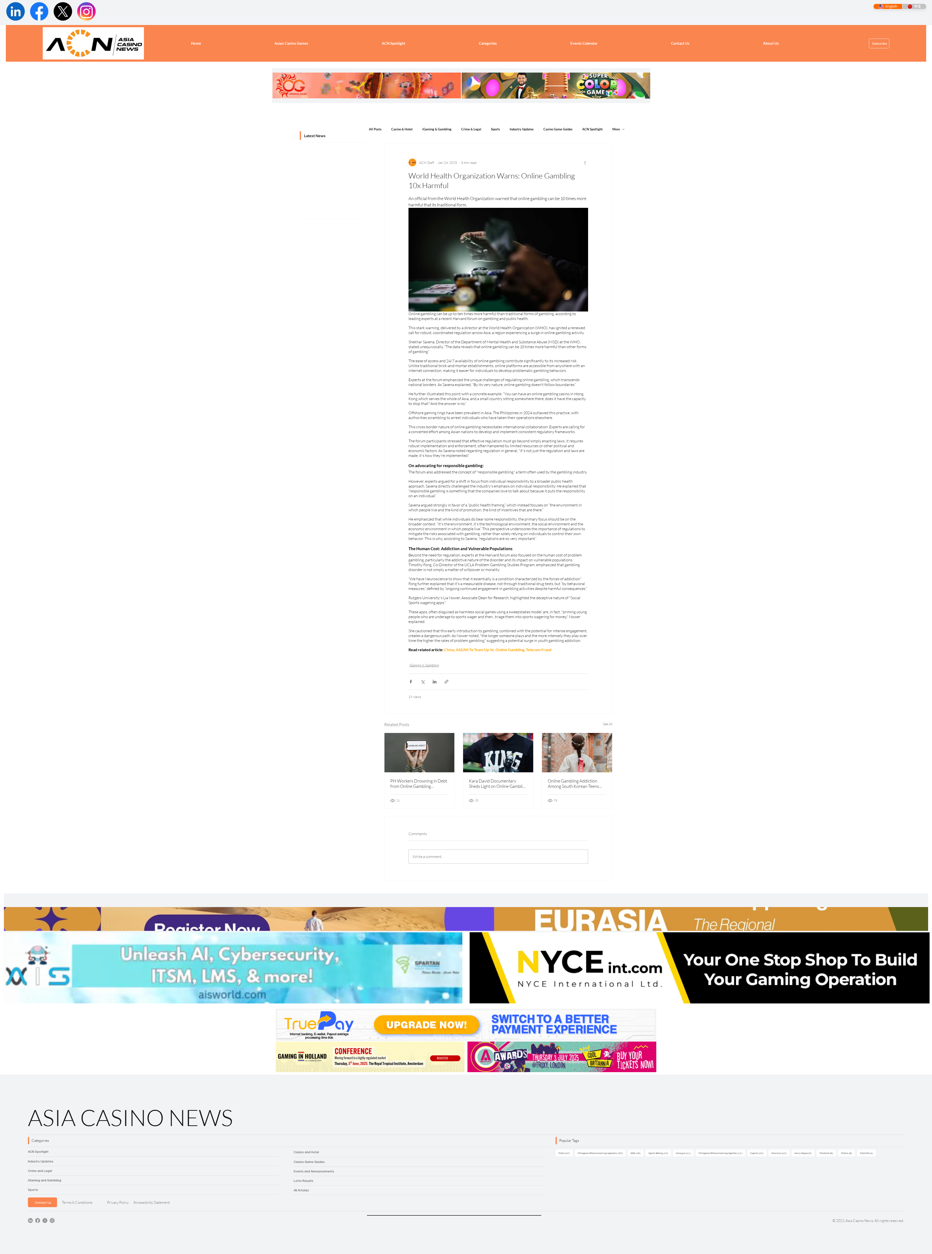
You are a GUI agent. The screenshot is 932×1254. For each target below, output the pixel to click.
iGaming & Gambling (436, 129)
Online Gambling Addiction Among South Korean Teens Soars (573, 783)
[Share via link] (446, 681)
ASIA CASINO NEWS (130, 1117)
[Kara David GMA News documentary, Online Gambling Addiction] (498, 752)
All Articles (301, 1190)
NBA (637, 1152)
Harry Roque (804, 1152)
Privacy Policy (118, 1202)
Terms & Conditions (77, 1202)
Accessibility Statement (151, 1202)
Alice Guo (780, 1152)
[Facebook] (37, 1220)
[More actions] (585, 162)
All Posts (375, 129)
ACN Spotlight (592, 129)
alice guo (685, 1152)
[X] (44, 1220)
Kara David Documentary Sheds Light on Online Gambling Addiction (498, 783)
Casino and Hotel (306, 1152)
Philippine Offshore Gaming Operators (602, 1152)
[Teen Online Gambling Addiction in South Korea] (577, 752)
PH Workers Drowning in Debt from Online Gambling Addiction (418, 783)
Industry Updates (522, 129)
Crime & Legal (471, 129)
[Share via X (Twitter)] (422, 681)
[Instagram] (52, 1220)
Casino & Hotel (402, 129)
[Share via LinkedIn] (434, 681)
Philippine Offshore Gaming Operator (722, 1152)
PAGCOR (868, 1152)
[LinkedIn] (30, 1220)
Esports (758, 1152)
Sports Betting (659, 1152)
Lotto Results (303, 1180)
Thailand (827, 1152)
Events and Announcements (314, 1171)
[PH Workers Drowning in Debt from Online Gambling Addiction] (419, 752)
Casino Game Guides (558, 129)
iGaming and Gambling (44, 1180)
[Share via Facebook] (410, 681)
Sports (495, 129)
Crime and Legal (40, 1171)
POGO (565, 1152)
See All (607, 724)
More (616, 129)
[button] (487, 43)
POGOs (848, 1152)
